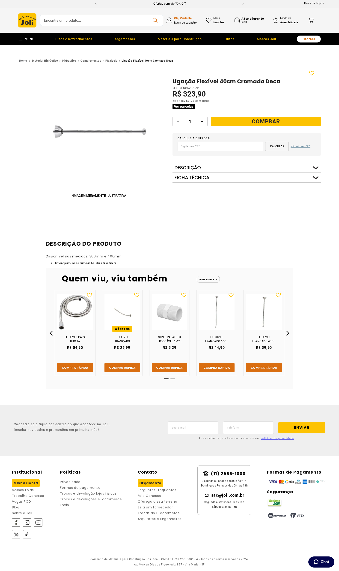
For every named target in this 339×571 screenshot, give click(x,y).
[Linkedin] (16, 534)
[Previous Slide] (96, 4)
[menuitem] (74, 39)
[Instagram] (27, 522)
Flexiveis (111, 60)
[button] (100, 131)
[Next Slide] (243, 4)
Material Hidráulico (45, 60)
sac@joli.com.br (228, 495)
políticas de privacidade (277, 438)
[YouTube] (38, 522)
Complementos (90, 60)
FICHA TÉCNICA (192, 177)
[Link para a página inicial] (23, 61)
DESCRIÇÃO (188, 167)
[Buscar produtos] (155, 20)
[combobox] (101, 20)
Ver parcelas (183, 106)
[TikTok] (27, 534)
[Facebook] (16, 522)
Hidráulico (69, 60)
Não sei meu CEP (300, 146)
